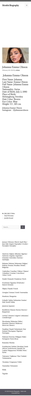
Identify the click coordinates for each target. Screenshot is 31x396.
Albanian (17, 254)
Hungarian (13, 296)
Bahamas (5, 263)
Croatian (12, 273)
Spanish (19, 348)
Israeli (8, 302)
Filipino (4, 289)
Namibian (5, 329)
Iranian (24, 300)
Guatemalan (24, 292)
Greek (17, 292)
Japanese (12, 306)
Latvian (4, 316)
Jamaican (5, 306)
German (11, 292)
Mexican (12, 323)
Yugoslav (5, 373)
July (5, 213)
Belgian (24, 263)
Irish (3, 302)
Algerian (24, 254)
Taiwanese (5, 356)
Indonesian (17, 300)
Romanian (5, 343)
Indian (11, 300)
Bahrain (11, 263)
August (11, 244)
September (18, 244)
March (17, 242)
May (25, 242)
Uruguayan (13, 362)
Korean (18, 310)
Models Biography (10, 5)
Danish (4, 279)
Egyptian (13, 283)
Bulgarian (5, 267)
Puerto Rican (14, 339)
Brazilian (17, 265)
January (4, 242)
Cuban (4, 275)
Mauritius (5, 323)
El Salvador (20, 283)
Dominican (17, 279)
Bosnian (10, 265)
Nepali (11, 329)
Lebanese (11, 316)
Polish (24, 337)
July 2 (9, 213)
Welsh (4, 370)
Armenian (5, 258)
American (5, 254)
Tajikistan (13, 356)
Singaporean (12, 350)
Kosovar (24, 310)
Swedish (19, 350)
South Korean (12, 348)
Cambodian (5, 271)
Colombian (5, 273)
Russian (12, 343)
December (13, 246)
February (11, 242)
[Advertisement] (15, 27)
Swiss (13, 213)
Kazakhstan (6, 310)
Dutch (24, 279)
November (5, 246)
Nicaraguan (12, 331)
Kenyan (13, 310)
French (15, 289)
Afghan (11, 254)
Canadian (13, 271)
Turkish (23, 356)
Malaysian (14, 321)
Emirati (4, 285)
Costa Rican (20, 273)
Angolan (12, 256)
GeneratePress (15, 393)
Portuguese (5, 339)
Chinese (25, 271)
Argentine (18, 256)
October (24, 244)
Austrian (19, 258)
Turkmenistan (6, 358)
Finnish (10, 289)
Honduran (5, 296)
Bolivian (4, 265)
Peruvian (12, 337)
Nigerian (19, 331)
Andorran (5, 256)
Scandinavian (6, 346)
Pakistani (5, 337)
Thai (18, 356)
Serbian (14, 346)
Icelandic (5, 300)
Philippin (18, 337)
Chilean (19, 271)
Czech (9, 275)
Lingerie (17, 316)
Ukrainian (5, 362)
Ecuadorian (5, 283)
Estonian (10, 285)
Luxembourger (7, 317)
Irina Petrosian (8, 216)
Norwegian (5, 333)
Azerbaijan (5, 260)
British (23, 265)
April (21, 242)
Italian (13, 302)
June (3, 244)
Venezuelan (5, 366)
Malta (20, 321)
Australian (12, 258)
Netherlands (18, 329)
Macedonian (6, 321)
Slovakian (20, 346)
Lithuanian (24, 316)
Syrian (4, 352)
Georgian (5, 292)
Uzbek (20, 362)
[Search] (23, 227)
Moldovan (19, 323)
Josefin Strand (8, 218)
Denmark (11, 279)
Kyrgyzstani (6, 312)
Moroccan (5, 325)
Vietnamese (14, 366)
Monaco (12, 325)
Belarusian (18, 263)
